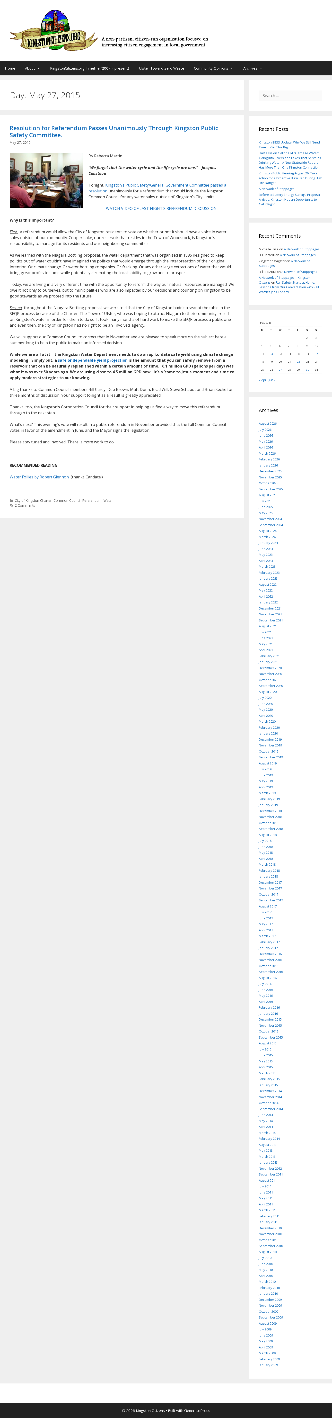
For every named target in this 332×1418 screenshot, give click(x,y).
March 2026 (267, 453)
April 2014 (266, 1126)
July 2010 (265, 1258)
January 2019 (268, 805)
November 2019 (270, 745)
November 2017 (270, 888)
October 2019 (268, 751)
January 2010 (268, 1293)
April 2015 (266, 1067)
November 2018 (270, 817)
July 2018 (265, 840)
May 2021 (266, 644)
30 (307, 369)
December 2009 (270, 1299)
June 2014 (266, 1115)
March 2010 (267, 1281)
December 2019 (270, 739)
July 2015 (265, 1049)
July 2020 (265, 697)
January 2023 (268, 578)
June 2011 (266, 1192)
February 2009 (269, 1359)
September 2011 (271, 1174)
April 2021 (266, 650)
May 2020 (266, 709)
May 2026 (266, 441)
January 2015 (268, 1085)
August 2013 (268, 1144)
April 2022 (266, 596)
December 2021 (270, 608)
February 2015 (269, 1079)
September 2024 (271, 525)
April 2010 (266, 1276)
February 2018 (269, 870)
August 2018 (268, 835)
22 (298, 361)
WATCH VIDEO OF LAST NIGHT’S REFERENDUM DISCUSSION (161, 208)
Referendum (92, 500)
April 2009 (266, 1347)
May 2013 (266, 1150)
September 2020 (271, 685)
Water (108, 500)
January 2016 (268, 1013)
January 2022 (268, 602)
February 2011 (269, 1216)
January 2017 (268, 948)
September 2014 (271, 1109)
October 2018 (268, 823)
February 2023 (269, 572)
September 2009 (271, 1317)
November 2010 (270, 1234)
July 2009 (265, 1329)
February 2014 (269, 1138)
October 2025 (268, 483)
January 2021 (268, 662)
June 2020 (266, 703)
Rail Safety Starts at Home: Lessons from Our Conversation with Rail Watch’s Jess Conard (289, 287)
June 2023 (266, 549)
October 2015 (268, 1031)
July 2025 (265, 501)
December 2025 (270, 471)
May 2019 (266, 781)
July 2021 (265, 632)
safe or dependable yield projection (92, 360)
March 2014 (267, 1133)
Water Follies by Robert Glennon (39, 477)
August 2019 (268, 763)
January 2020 (268, 733)
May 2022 (266, 590)
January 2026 (268, 465)
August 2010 (268, 1252)
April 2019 (266, 787)
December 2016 (270, 954)
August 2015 (268, 1043)
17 (316, 353)
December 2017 (270, 882)
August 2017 (268, 906)
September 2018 (271, 828)
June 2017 (266, 918)
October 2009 (268, 1311)
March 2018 (267, 864)
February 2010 (269, 1287)
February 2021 (269, 656)
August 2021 (268, 626)
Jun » (272, 380)
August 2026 (268, 423)
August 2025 (268, 495)
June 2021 (266, 638)
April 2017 (266, 930)
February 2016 (269, 1007)
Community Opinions (211, 68)
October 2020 (268, 680)
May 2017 (266, 924)
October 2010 (268, 1240)
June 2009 (266, 1335)
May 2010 (266, 1269)
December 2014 (270, 1091)
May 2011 (266, 1198)
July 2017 (265, 912)
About (30, 68)
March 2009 (267, 1353)
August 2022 (268, 584)
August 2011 (268, 1180)
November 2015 (270, 1025)
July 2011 (265, 1186)
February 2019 (269, 799)
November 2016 (270, 960)
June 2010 (266, 1264)
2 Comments (25, 505)
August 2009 (268, 1323)
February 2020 (269, 727)
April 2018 (266, 858)
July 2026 (265, 429)
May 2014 (266, 1121)
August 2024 (268, 531)
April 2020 (266, 715)
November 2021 (270, 614)
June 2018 (266, 846)
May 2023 (266, 554)
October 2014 (268, 1103)
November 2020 (270, 674)
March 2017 (267, 936)
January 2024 (268, 542)
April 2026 (266, 447)
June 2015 (266, 1055)
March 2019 (267, 793)
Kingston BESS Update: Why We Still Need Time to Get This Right (289, 144)
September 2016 (271, 971)
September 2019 (271, 757)
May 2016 (266, 995)
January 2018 (268, 876)
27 (280, 369)
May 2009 (266, 1341)
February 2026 (269, 459)
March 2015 (267, 1073)
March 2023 (267, 566)
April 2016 (266, 1001)
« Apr (262, 380)
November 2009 (270, 1305)
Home (10, 68)
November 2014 (270, 1097)
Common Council (66, 500)
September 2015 (271, 1037)
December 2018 (270, 811)
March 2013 (267, 1156)
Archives (250, 68)
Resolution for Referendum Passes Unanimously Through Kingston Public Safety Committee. (114, 131)
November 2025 (270, 477)
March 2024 (267, 537)
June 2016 (266, 989)
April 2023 (266, 560)
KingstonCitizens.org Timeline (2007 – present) (89, 68)
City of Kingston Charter (33, 500)
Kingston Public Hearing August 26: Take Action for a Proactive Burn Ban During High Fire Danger (290, 178)
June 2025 (266, 507)
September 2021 (271, 620)
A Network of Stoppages (277, 189)
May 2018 (266, 852)
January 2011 (268, 1222)
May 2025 (266, 513)
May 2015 (266, 1061)
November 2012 (270, 1168)
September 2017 (271, 900)
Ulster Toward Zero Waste (161, 68)
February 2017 (269, 942)
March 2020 (267, 721)
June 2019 (266, 775)
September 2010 (271, 1246)
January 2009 (268, 1365)
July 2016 (265, 983)
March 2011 (267, 1210)
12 (271, 353)
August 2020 (268, 692)
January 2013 (268, 1162)
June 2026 (266, 435)
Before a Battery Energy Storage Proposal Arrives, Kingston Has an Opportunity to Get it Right (290, 199)
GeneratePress (197, 1410)
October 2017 (268, 894)
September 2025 (271, 489)
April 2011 (266, 1204)
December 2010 (270, 1228)
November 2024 (270, 519)
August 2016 (268, 978)
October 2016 (268, 966)
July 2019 (265, 769)
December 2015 (270, 1019)
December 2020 (270, 668)
